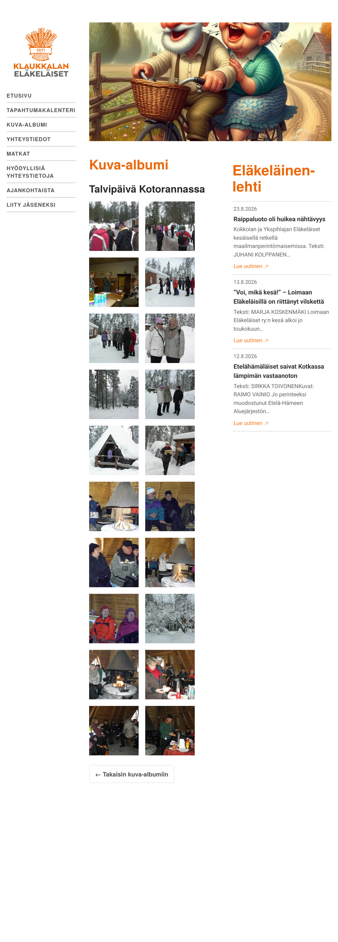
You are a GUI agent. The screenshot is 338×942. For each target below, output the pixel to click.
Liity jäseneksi (31, 204)
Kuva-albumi (27, 124)
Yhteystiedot (29, 139)
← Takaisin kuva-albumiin (131, 774)
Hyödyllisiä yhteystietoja (30, 171)
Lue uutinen (248, 266)
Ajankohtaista (31, 190)
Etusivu (19, 95)
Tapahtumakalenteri (41, 110)
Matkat (18, 153)
